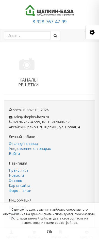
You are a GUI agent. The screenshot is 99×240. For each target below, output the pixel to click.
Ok (49, 231)
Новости (16, 175)
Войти (14, 153)
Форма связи (20, 190)
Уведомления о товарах (30, 148)
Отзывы (16, 180)
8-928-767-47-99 (49, 21)
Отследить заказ (23, 143)
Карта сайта (19, 185)
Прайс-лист (18, 170)
